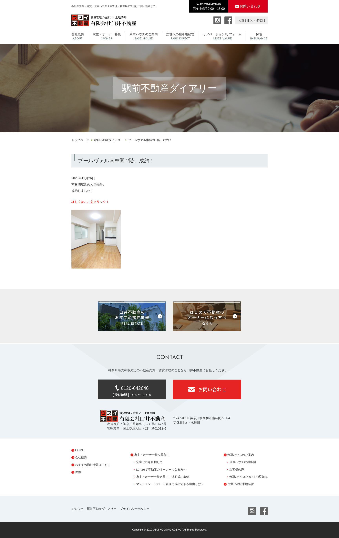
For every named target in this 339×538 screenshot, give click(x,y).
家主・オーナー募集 (107, 36)
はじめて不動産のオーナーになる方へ (161, 469)
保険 (259, 36)
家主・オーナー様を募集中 (152, 454)
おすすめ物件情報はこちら (92, 464)
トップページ (80, 140)
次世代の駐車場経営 (180, 36)
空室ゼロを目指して (149, 462)
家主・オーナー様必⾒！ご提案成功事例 (162, 476)
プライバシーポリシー (134, 508)
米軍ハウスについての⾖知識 (248, 476)
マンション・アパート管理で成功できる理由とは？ (170, 484)
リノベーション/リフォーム (222, 36)
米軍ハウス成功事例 (242, 462)
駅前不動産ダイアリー (108, 140)
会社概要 (77, 36)
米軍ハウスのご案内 (143, 36)
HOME (79, 450)
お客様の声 (236, 469)
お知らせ (77, 508)
